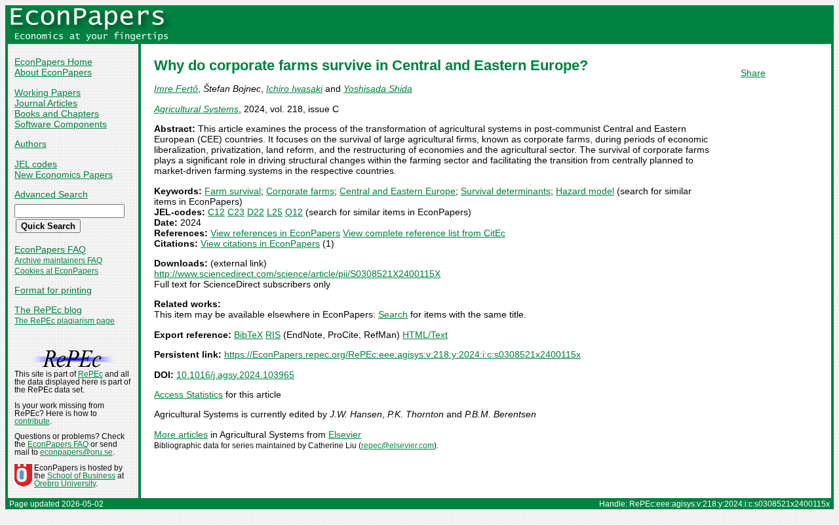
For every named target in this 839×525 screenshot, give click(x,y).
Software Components (60, 124)
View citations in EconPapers (260, 243)
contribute (32, 421)
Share (753, 73)
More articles (181, 434)
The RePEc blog (48, 309)
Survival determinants (506, 191)
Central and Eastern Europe (398, 191)
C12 (216, 212)
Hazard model (585, 191)
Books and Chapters (56, 113)
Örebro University (65, 484)
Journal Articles (45, 103)
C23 (235, 212)
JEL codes (35, 164)
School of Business (81, 476)
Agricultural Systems (196, 109)
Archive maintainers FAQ (58, 260)
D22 (255, 212)
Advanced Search (51, 194)
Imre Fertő (176, 88)
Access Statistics (188, 394)
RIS (273, 334)
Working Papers (47, 92)
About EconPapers (53, 72)
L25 (275, 212)
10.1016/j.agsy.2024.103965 (235, 374)
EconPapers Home (53, 61)
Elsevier (344, 434)
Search (393, 314)
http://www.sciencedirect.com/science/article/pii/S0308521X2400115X (297, 273)
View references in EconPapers (275, 233)
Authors (30, 143)
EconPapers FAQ (50, 249)
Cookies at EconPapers (56, 271)
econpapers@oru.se (76, 452)
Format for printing (53, 290)
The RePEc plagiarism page (64, 321)
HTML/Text (425, 334)
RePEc (90, 374)
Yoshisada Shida (377, 88)
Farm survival (233, 191)
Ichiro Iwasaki (294, 88)
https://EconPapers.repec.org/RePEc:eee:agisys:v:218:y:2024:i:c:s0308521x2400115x (402, 354)
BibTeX (248, 334)
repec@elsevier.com (397, 446)
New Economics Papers (63, 174)
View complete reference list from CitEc (424, 233)
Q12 (294, 212)
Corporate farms (300, 191)
